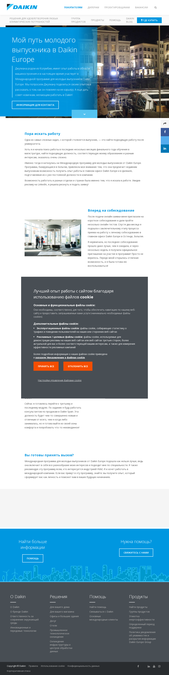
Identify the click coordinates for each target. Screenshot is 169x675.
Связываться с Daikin (101, 611)
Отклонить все (78, 366)
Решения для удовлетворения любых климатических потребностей (34, 20)
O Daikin (14, 607)
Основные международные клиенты (103, 618)
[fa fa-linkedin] (149, 666)
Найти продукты (138, 607)
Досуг (53, 620)
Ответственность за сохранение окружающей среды (24, 619)
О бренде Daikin (19, 611)
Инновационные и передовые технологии (23, 629)
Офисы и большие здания (64, 616)
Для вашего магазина (62, 611)
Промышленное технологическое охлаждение (59, 633)
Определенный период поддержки (141, 626)
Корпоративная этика (18, 670)
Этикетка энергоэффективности (141, 618)
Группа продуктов (78, 20)
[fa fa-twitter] (143, 666)
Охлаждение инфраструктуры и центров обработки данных (61, 646)
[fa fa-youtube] (154, 666)
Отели (53, 625)
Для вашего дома (59, 607)
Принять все (46, 366)
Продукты (97, 20)
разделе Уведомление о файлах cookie (60, 357)
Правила (33, 665)
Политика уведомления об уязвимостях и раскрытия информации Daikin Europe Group (142, 637)
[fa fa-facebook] (138, 666)
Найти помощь (97, 607)
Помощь (115, 20)
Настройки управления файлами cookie (60, 380)
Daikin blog (130, 20)
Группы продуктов (139, 611)
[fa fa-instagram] (159, 666)
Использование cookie (53, 665)
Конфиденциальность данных (84, 665)
